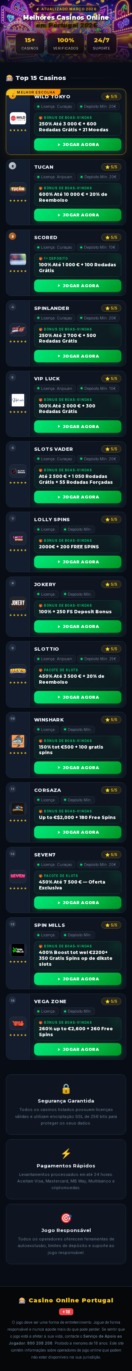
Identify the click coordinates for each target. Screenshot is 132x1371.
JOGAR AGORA (81, 144)
